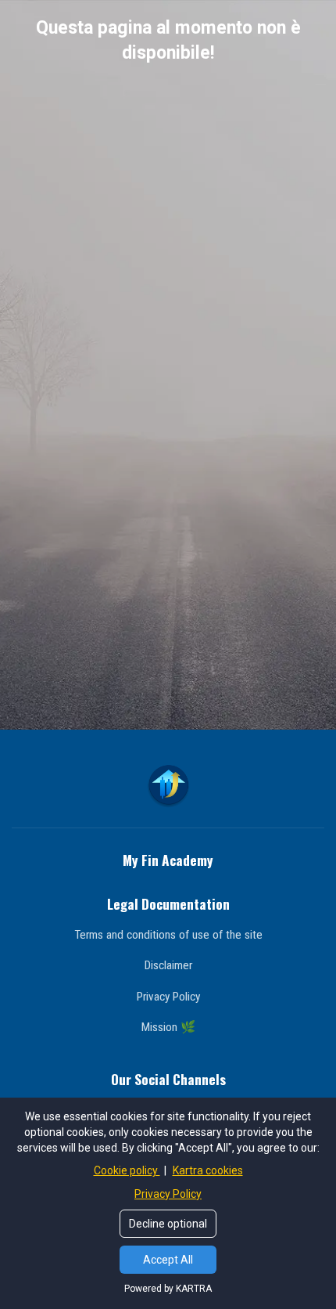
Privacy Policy (168, 997)
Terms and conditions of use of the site (168, 935)
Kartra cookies (208, 1170)
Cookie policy (127, 1170)
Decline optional (168, 1223)
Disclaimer (168, 965)
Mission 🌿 (168, 1027)
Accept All (168, 1259)
